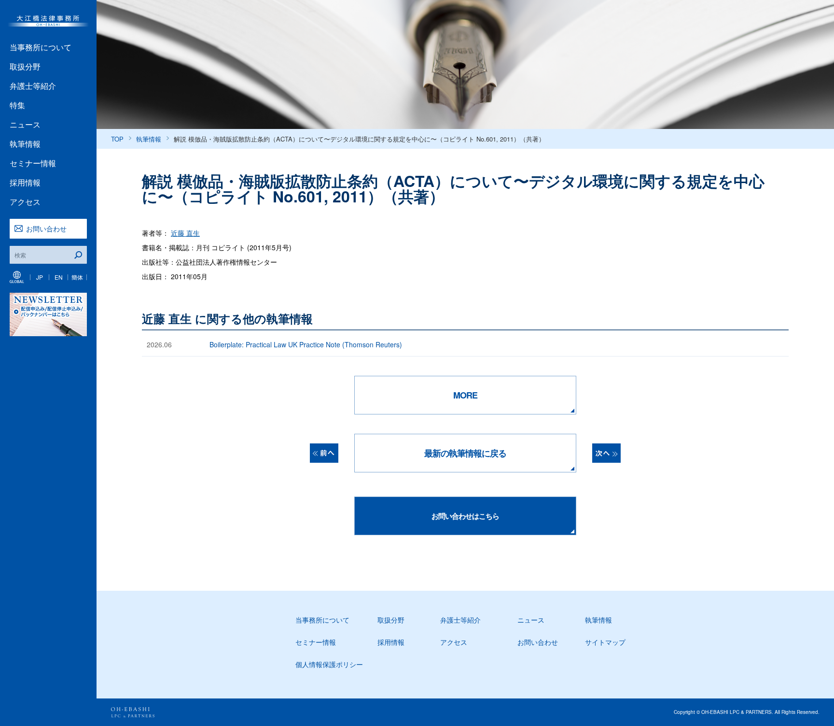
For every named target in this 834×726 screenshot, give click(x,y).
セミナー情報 (33, 163)
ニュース (25, 124)
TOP (117, 139)
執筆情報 (25, 143)
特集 (17, 105)
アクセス (25, 201)
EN (59, 277)
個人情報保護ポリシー (329, 664)
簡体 (77, 277)
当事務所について (40, 47)
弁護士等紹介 (33, 85)
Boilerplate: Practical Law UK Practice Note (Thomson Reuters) (305, 344)
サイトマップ (605, 642)
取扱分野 (25, 66)
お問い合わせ (46, 228)
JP (39, 277)
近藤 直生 (185, 233)
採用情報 (25, 182)
